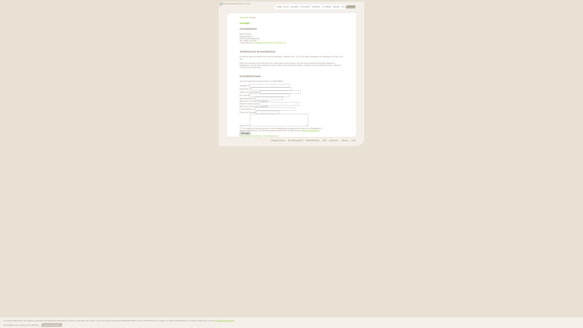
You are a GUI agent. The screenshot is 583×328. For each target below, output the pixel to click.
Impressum (333, 140)
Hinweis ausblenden (51, 325)
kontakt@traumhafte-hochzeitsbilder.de (269, 43)
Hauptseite (244, 18)
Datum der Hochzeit (248, 112)
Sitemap (344, 140)
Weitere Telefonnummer (249, 104)
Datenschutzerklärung (310, 131)
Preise (336, 7)
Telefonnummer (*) (247, 98)
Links (353, 140)
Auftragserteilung (278, 140)
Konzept (316, 7)
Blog (286, 7)
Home (279, 7)
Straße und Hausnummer (250, 92)
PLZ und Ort (244, 95)
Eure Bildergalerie (295, 140)
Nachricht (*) (245, 126)
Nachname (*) (245, 89)
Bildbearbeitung (312, 140)
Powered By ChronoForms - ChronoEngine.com (259, 136)
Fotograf (305, 7)
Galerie (294, 7)
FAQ (343, 7)
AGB (324, 140)
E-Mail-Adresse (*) (247, 109)
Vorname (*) (244, 86)
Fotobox (326, 7)
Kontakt (351, 7)
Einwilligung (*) (316, 128)
